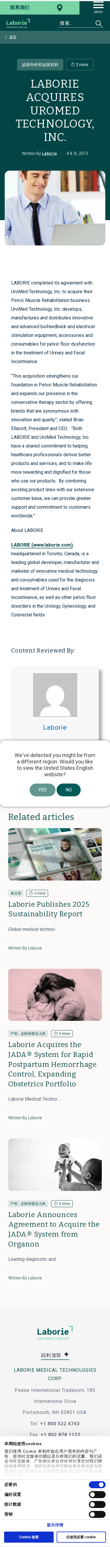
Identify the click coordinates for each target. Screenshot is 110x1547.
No (68, 790)
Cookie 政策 (29, 1537)
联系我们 (20, 7)
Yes (42, 790)
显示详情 (55, 1525)
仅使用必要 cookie (81, 1537)
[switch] (97, 1494)
